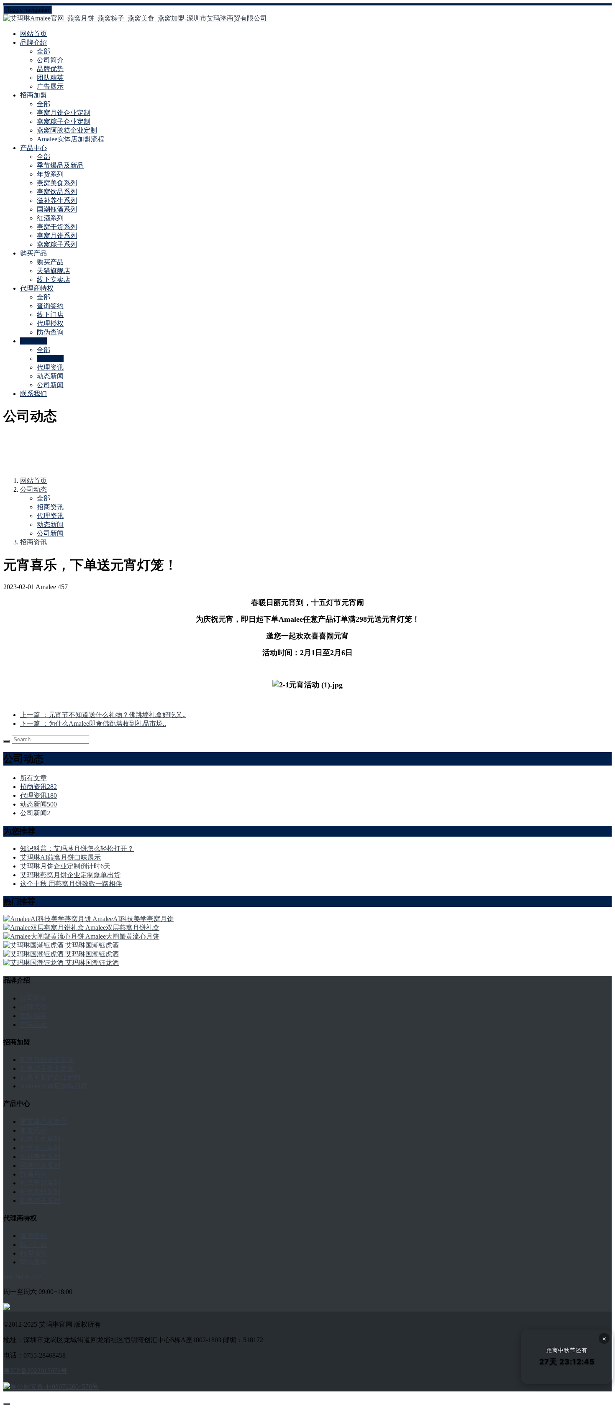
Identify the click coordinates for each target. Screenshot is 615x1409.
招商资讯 (50, 358)
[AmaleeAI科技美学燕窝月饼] (47, 918)
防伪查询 (50, 332)
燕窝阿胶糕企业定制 (67, 130)
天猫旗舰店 (53, 270)
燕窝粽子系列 (57, 244)
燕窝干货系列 (57, 226)
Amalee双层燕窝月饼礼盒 (122, 927)
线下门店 (50, 314)
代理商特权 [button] (37, 288)
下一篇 (93, 723)
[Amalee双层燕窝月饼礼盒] (44, 927)
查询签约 (50, 305)
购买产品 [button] (33, 253)
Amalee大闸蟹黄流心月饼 (122, 936)
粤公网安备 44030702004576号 (54, 1386)
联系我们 (33, 393)
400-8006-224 (22, 1277)
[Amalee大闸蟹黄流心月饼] (44, 936)
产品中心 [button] (33, 147)
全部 (43, 51)
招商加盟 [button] (33, 95)
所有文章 (33, 777)
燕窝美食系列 (57, 182)
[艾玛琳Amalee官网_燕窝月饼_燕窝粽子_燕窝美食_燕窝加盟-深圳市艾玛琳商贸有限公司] (307, 18)
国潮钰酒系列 (57, 209)
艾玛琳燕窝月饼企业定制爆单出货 (70, 874)
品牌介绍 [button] (33, 42)
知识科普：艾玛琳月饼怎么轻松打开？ (77, 848)
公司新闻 (50, 384)
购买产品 (50, 261)
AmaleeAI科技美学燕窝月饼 (133, 918)
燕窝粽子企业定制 (63, 121)
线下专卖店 (53, 279)
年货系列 (50, 174)
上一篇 (103, 714)
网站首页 (33, 33)
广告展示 (50, 86)
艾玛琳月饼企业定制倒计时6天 (65, 866)
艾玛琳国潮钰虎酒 (92, 945)
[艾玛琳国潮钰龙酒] (34, 962)
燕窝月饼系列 (57, 235)
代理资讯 (50, 367)
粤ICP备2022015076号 (35, 1370)
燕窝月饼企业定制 (63, 112)
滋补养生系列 (57, 200)
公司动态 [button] (33, 341)
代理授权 (50, 323)
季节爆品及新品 (60, 165)
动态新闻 (50, 376)
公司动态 (33, 489)
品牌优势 (50, 68)
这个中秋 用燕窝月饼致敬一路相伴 (71, 883)
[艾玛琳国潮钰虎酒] (34, 945)
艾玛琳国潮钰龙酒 (92, 962)
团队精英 (50, 77)
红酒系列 (50, 218)
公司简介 (50, 60)
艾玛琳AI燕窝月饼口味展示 (60, 857)
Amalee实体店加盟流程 (70, 139)
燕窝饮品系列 (57, 191)
